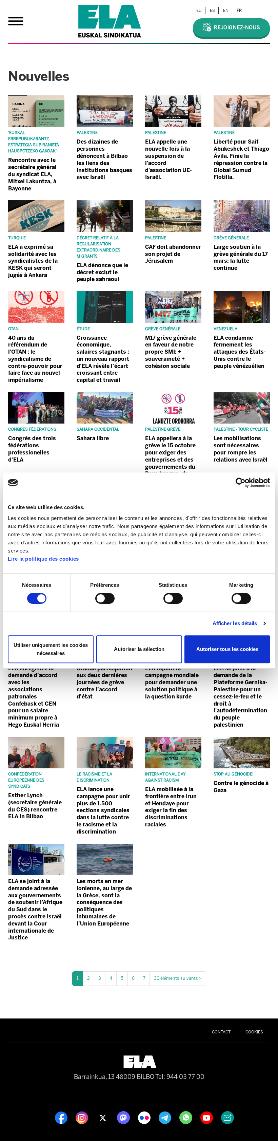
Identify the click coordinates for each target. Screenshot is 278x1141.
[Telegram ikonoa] (165, 1117)
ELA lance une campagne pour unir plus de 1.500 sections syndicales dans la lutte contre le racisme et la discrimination (103, 810)
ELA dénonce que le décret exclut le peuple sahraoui (102, 272)
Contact (221, 1032)
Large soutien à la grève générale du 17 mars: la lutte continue (241, 257)
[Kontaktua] (227, 1117)
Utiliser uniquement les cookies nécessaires (51, 649)
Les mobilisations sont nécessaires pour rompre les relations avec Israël (240, 449)
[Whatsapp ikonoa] (186, 1117)
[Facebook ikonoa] (62, 1117)
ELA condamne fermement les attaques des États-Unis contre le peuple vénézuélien (240, 352)
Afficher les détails (235, 623)
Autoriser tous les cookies (227, 649)
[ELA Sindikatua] (109, 21)
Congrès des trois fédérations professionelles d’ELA (32, 449)
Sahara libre (93, 438)
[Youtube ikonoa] (207, 1117)
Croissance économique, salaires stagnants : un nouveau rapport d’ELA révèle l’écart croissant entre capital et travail (103, 359)
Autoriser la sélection (139, 649)
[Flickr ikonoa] (145, 1117)
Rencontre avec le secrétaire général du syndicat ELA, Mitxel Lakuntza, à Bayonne (32, 174)
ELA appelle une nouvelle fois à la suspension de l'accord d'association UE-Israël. (168, 159)
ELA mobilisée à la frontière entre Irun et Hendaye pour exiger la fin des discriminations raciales (171, 807)
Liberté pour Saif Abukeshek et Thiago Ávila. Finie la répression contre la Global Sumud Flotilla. (241, 159)
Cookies (254, 1032)
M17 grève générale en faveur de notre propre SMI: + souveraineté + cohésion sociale (170, 352)
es (212, 10)
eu (199, 10)
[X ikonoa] (103, 1117)
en (226, 10)
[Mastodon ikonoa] (124, 1117)
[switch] (105, 598)
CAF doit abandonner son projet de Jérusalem (173, 254)
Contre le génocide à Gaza (241, 786)
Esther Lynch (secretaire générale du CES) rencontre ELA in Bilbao (35, 806)
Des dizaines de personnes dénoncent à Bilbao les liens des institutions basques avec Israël (104, 159)
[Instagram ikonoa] (82, 1117)
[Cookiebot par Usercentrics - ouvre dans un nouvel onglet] (240, 483)
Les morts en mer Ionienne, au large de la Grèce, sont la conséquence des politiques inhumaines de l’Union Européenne (104, 902)
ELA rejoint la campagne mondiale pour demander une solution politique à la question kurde (172, 682)
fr (239, 10)
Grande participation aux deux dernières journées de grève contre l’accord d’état (104, 682)
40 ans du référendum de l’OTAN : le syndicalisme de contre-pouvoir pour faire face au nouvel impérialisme (35, 359)
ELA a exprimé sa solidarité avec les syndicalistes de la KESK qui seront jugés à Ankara (33, 261)
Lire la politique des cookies (43, 559)
